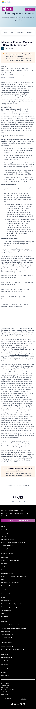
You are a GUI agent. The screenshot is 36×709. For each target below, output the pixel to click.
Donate (3, 597)
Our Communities (6, 610)
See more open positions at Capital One (18, 485)
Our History (4, 533)
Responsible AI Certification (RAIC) (10, 583)
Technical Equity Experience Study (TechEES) (13, 628)
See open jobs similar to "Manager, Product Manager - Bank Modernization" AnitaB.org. (18, 59)
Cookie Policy (5, 688)
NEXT (3, 579)
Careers (3, 549)
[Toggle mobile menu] (32, 2)
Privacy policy (13, 501)
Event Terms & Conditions (8, 690)
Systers (3, 613)
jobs (11, 32)
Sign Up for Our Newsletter (17, 520)
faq (29, 9)
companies (20, 32)
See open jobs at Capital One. (14, 56)
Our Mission (4, 530)
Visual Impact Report (7, 634)
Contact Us (4, 672)
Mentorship (4, 557)
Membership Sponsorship (8, 607)
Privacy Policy (5, 683)
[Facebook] (7, 9)
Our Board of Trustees (7, 539)
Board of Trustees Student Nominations (12, 542)
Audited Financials (6, 546)
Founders (4, 563)
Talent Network (5, 567)
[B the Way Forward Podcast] (24, 704)
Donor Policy (4, 694)
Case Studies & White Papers (9, 625)
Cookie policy (22, 501)
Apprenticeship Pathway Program (10, 560)
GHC (2, 589)
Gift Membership (5, 616)
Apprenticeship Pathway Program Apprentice (13, 576)
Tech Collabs (4, 586)
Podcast (3, 664)
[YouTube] (18, 704)
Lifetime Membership (7, 573)
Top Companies (5, 638)
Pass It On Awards (6, 646)
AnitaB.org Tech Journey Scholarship (11, 649)
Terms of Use (5, 685)
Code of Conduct (6, 692)
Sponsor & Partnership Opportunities (11, 604)
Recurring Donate (6, 600)
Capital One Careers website (19, 355)
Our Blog (3, 661)
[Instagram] (3, 9)
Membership (4, 570)
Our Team (4, 536)
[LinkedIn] (11, 9)
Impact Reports (5, 631)
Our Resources (5, 657)
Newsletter (4, 676)
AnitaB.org (24, 699)
